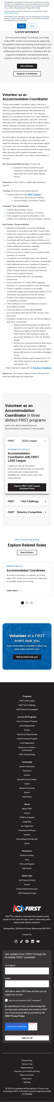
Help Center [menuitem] (27, 868)
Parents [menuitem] (27, 775)
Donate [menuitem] (27, 884)
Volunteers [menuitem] (27, 771)
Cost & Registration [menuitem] (27, 726)
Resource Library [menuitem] (27, 855)
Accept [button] (21, 26)
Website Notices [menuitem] (27, 1068)
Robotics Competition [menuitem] (27, 709)
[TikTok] (21, 942)
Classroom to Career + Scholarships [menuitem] (27, 748)
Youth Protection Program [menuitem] (27, 739)
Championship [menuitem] (27, 754)
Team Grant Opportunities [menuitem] (27, 734)
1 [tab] (22, 602)
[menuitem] (27, 817)
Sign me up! (27, 1038)
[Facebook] (27, 942)
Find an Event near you (27, 657)
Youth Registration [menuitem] (27, 743)
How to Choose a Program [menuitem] (27, 721)
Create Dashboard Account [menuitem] (27, 889)
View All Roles (27, 66)
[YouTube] (38, 942)
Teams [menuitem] (27, 784)
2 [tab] (27, 602)
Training (34, 194)
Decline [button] (32, 26)
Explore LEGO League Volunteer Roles (27, 487)
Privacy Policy (11, 13)
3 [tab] (31, 602)
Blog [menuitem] (27, 860)
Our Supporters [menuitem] (27, 826)
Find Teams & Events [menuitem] (27, 880)
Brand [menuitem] (27, 843)
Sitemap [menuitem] (27, 1082)
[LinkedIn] (32, 942)
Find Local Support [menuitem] (27, 864)
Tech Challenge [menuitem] (27, 705)
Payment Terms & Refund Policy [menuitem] (27, 1071)
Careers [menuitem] (27, 835)
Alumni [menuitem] (27, 792)
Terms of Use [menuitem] (27, 1064)
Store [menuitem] (27, 797)
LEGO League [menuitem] (27, 701)
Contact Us (27, 934)
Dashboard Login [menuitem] (27, 893)
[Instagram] (15, 942)
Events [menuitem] (27, 730)
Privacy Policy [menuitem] (27, 1061)
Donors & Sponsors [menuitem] (27, 766)
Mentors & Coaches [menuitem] (27, 788)
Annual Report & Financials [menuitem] (27, 839)
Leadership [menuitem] (27, 822)
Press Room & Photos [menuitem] (27, 830)
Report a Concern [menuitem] (27, 1075)
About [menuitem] (27, 809)
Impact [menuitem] (27, 813)
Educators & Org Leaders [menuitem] (27, 779)
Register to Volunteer (27, 73)
